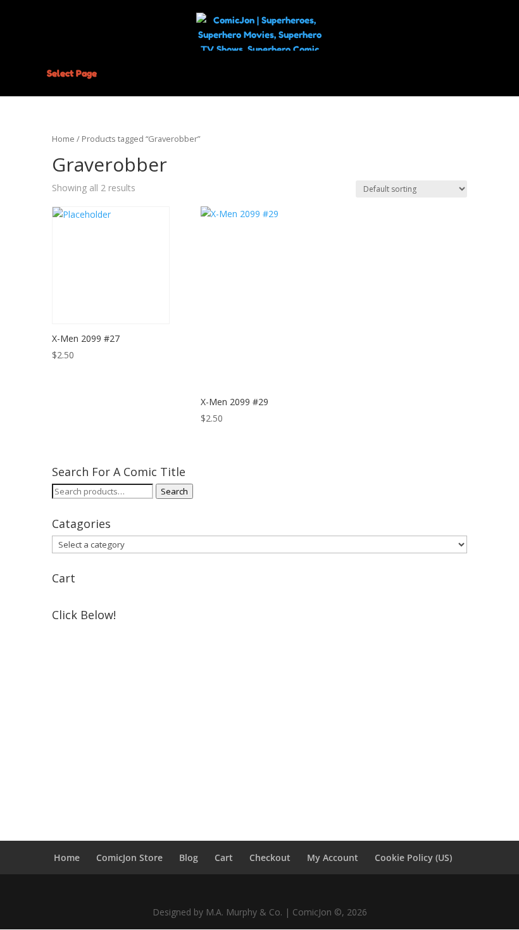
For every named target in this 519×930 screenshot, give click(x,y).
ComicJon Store (129, 857)
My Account (332, 857)
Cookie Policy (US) (413, 857)
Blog (188, 857)
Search (174, 491)
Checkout (270, 857)
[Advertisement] (259, 715)
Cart (224, 857)
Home (63, 138)
